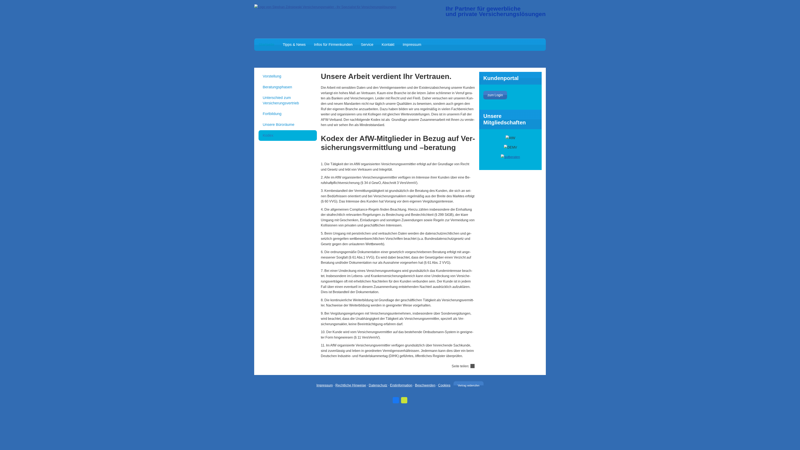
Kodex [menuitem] (268, 135)
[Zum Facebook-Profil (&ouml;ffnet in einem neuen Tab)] (396, 400)
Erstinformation (401, 385)
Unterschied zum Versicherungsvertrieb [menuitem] (281, 100)
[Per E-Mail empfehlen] (472, 366)
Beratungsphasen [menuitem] (277, 87)
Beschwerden (425, 385)
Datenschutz (378, 385)
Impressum (324, 385)
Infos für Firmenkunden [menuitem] (333, 44)
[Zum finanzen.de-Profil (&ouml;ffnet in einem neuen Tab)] (404, 400)
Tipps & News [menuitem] (294, 44)
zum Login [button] (495, 95)
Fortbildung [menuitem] (272, 114)
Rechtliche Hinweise (350, 385)
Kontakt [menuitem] (388, 44)
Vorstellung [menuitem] (272, 76)
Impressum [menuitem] (412, 44)
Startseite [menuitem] (266, 44)
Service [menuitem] (367, 44)
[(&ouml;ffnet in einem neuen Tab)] (510, 157)
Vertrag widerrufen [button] (468, 385)
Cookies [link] (444, 385)
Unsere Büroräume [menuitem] (278, 124)
